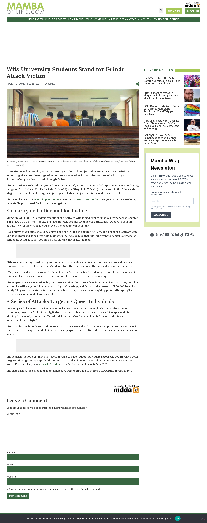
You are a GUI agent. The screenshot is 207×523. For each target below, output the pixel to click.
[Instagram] (162, 235)
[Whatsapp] (192, 235)
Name (11, 452)
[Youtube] (167, 235)
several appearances (47, 199)
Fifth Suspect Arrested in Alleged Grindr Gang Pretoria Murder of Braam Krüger (161, 95)
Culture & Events (55, 19)
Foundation (161, 19)
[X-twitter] (157, 235)
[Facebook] (152, 235)
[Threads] (172, 235)
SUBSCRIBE (160, 215)
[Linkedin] (187, 235)
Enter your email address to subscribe (166, 193)
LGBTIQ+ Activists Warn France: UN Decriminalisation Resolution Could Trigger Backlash (163, 110)
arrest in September (87, 199)
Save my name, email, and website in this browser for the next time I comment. (55, 489)
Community (100, 19)
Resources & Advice (124, 19)
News (40, 19)
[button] (161, 10)
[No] (202, 518)
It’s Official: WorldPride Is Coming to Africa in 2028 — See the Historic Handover (162, 81)
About (145, 19)
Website (11, 476)
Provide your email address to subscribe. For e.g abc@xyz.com (170, 207)
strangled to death (50, 364)
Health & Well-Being (80, 19)
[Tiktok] (182, 235)
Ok (177, 518)
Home (31, 19)
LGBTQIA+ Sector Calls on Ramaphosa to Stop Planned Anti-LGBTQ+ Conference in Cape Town (160, 139)
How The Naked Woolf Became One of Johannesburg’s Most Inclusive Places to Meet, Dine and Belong (161, 124)
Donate (174, 19)
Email (11, 464)
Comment (13, 414)
